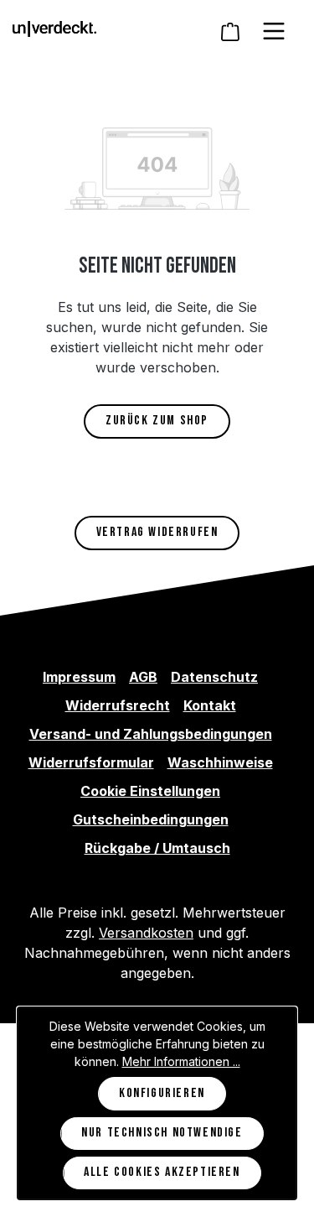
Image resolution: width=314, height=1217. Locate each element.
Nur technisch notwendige (161, 1133)
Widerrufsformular (91, 762)
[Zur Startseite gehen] (54, 28)
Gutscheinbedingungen (151, 819)
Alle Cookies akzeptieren (161, 1172)
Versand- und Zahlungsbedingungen (150, 734)
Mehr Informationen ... (181, 1061)
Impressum (79, 676)
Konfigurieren (162, 1093)
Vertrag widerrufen (157, 532)
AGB (143, 676)
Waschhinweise (220, 762)
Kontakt (209, 705)
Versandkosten (146, 932)
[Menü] (273, 30)
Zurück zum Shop (157, 421)
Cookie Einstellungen (150, 791)
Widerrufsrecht (117, 705)
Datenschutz (214, 676)
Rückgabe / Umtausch (157, 848)
